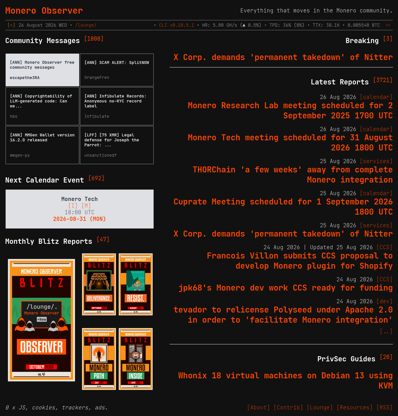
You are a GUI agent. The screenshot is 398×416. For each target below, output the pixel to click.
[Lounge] (320, 407)
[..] (386, 331)
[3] (388, 38)
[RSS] (384, 407)
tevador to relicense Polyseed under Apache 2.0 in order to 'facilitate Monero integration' (283, 315)
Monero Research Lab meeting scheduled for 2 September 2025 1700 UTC (290, 110)
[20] (386, 357)
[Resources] (354, 407)
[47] (103, 239)
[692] (96, 178)
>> (388, 25)
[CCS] (384, 247)
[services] (376, 161)
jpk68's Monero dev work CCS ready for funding (285, 288)
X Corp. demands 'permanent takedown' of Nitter (283, 57)
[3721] (383, 80)
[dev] (384, 301)
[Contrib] (288, 407)
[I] (73, 205)
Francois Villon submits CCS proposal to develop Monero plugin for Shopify (300, 261)
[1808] (94, 38)
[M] (86, 205)
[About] (258, 407)
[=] (11, 25)
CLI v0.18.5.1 (176, 25)
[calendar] (376, 97)
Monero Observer (44, 10)
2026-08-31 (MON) (79, 219)
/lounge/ (86, 25)
